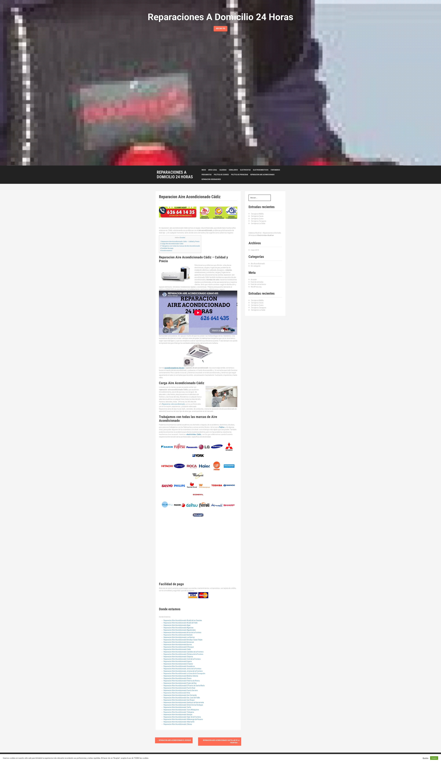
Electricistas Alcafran (265, 235)
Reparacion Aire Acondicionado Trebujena (179, 712)
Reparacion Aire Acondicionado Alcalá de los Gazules (183, 620)
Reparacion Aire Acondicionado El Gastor (178, 664)
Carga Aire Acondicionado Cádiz (171, 243)
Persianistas (207, 175)
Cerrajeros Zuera (257, 219)
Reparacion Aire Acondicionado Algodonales (180, 630)
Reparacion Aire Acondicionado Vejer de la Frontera (182, 717)
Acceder (254, 279)
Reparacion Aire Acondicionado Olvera (177, 678)
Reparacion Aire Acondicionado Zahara (178, 724)
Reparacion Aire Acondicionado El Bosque (179, 647)
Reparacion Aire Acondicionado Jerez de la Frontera (182, 669)
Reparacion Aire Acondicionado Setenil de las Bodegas (183, 705)
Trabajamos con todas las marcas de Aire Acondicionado (180, 246)
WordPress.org (256, 287)
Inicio (204, 170)
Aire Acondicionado (258, 263)
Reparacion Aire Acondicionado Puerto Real (179, 688)
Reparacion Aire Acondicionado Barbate (178, 635)
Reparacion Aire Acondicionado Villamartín (179, 722)
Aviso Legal (212, 170)
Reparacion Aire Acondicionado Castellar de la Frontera (183, 652)
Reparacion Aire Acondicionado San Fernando (180, 695)
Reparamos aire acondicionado (173, 404)
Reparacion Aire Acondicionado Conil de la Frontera (182, 659)
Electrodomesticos (260, 170)
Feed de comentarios (258, 284)
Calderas (222, 170)
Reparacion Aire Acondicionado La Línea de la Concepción (184, 673)
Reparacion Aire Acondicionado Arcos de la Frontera (182, 632)
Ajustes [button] (425, 758)
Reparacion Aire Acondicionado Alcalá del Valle (181, 623)
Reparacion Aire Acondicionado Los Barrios (179, 637)
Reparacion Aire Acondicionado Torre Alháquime (181, 710)
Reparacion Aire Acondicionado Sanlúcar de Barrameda (184, 702)
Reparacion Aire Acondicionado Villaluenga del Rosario (183, 719)
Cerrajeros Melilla (257, 214)
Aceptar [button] (434, 758)
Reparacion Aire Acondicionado (262, 175)
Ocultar (182, 237)
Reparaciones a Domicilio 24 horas (175, 174)
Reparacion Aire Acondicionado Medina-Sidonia (181, 676)
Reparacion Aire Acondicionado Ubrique (178, 714)
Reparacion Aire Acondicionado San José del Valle (182, 698)
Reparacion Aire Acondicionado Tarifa (177, 707)
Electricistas (245, 170)
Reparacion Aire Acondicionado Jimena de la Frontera (183, 671)
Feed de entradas (257, 282)
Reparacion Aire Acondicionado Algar (177, 625)
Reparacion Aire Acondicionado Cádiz (177, 649)
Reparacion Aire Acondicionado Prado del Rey (180, 683)
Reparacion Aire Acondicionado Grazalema (179, 666)
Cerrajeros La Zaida (258, 223)
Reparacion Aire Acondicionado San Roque (179, 700)
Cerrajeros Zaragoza (258, 221)
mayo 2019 (255, 250)
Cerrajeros (233, 170)
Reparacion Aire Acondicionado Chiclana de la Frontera (183, 654)
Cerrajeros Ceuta (257, 216)
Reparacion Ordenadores (211, 179)
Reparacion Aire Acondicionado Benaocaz (179, 642)
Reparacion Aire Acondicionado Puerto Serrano (181, 690)
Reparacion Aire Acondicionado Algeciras (178, 628)
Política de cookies (221, 175)
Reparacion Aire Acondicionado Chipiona (178, 657)
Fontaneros (275, 170)
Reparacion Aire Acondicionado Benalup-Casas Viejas (183, 640)
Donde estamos (166, 250)
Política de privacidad (239, 175)
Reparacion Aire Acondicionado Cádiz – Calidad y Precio (179, 241)
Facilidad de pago (166, 248)
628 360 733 (220, 28)
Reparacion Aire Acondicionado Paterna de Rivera (182, 681)
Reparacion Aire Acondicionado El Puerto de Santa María (184, 685)
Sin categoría (255, 266)
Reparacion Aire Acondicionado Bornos (178, 644)
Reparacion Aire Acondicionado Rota (177, 693)
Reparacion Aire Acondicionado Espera (178, 661)
